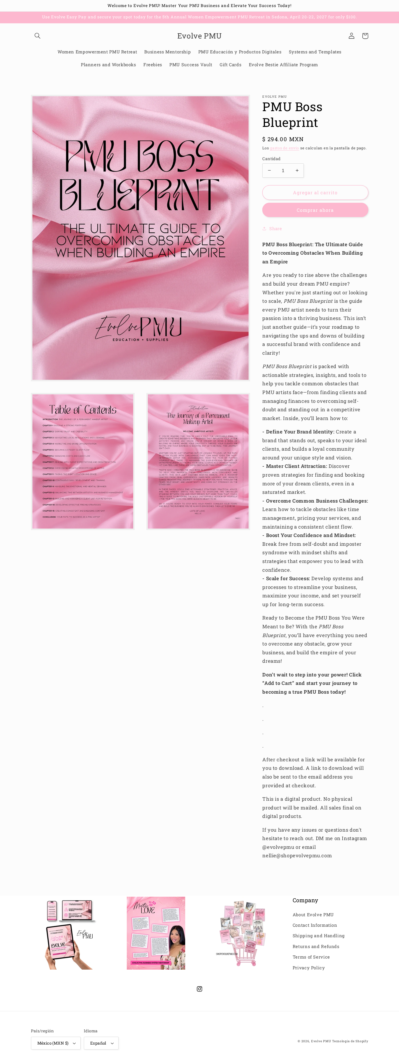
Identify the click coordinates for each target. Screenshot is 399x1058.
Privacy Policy (309, 967)
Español (98, 1043)
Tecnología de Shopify (350, 1041)
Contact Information (315, 925)
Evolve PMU (321, 1041)
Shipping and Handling (319, 935)
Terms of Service (311, 957)
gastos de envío (284, 148)
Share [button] (275, 228)
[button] (37, 36)
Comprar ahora (315, 210)
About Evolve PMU (313, 914)
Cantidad (271, 158)
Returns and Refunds (316, 946)
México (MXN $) (53, 1043)
